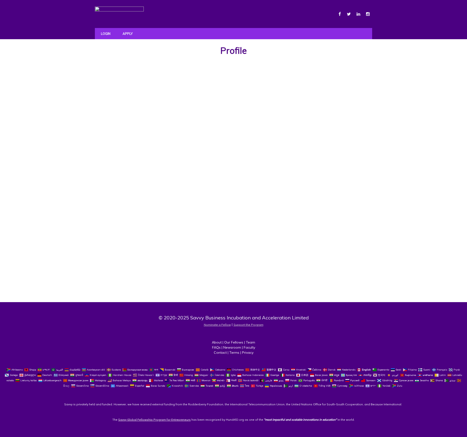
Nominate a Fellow (217, 324)
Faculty (249, 347)
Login (105, 34)
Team (250, 342)
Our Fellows (233, 342)
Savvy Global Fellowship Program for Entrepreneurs (154, 419)
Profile (233, 50)
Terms (234, 352)
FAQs (216, 347)
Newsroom (232, 347)
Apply (128, 34)
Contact (220, 352)
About (217, 342)
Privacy (247, 352)
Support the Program (248, 324)
